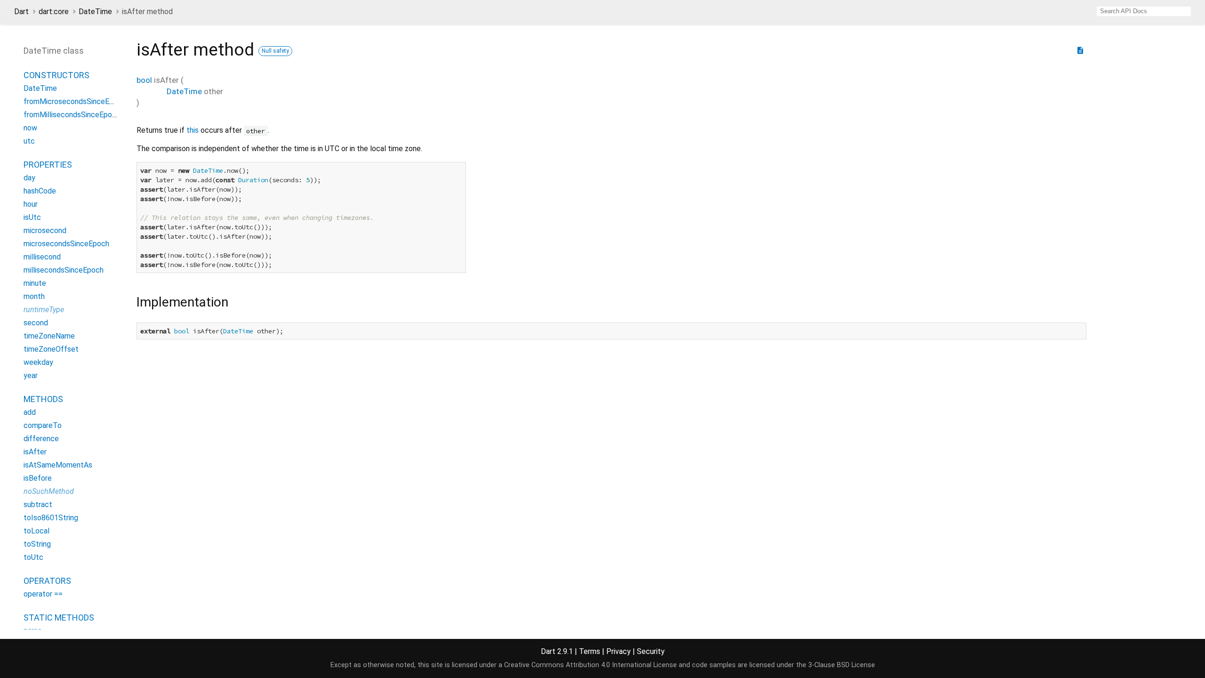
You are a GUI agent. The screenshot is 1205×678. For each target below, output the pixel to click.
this (192, 130)
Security (651, 651)
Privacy (618, 651)
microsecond (45, 230)
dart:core (54, 11)
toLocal (36, 530)
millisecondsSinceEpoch (64, 270)
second (36, 322)
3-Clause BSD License (841, 665)
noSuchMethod (49, 491)
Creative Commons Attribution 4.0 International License (590, 665)
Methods (43, 399)
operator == (43, 593)
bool (144, 80)
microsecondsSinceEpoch (66, 243)
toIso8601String (51, 517)
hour (31, 204)
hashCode (40, 190)
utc (29, 141)
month (34, 296)
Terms (589, 651)
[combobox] (1144, 11)
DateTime (95, 11)
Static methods (59, 617)
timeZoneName (49, 335)
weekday (38, 362)
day (29, 177)
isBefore (38, 478)
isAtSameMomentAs (58, 464)
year (31, 375)
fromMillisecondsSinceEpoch (72, 114)
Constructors (56, 75)
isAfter (35, 451)
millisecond (42, 256)
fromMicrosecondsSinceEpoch (75, 101)
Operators (47, 581)
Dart (21, 11)
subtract (38, 504)
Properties (48, 165)
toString (37, 544)
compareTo (43, 425)
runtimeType (44, 309)
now (30, 127)
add (30, 412)
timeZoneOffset (51, 349)
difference (41, 438)
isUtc (32, 217)
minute (35, 283)
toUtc (33, 557)
